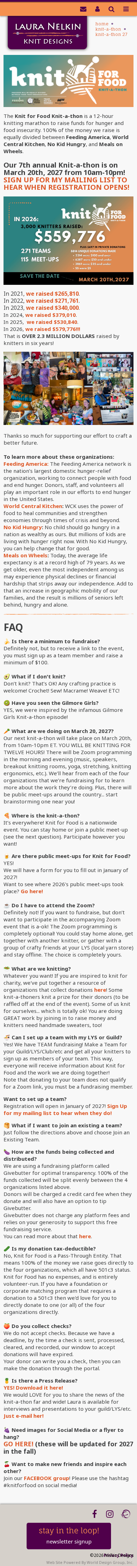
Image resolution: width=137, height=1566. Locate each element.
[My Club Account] (97, 8)
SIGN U (16, 179)
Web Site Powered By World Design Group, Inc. (89, 1562)
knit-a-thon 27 (111, 34)
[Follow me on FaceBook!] (94, 1514)
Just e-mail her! (24, 1415)
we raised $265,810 (52, 293)
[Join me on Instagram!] (110, 1514)
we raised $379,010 (50, 314)
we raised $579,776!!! (52, 328)
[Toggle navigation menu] (125, 8)
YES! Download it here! (33, 1387)
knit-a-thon (108, 29)
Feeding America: (26, 463)
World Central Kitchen (33, 505)
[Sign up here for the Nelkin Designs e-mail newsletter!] (83, 8)
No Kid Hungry (23, 527)
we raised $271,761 (52, 301)
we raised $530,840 (51, 321)
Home (102, 23)
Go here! (32, 891)
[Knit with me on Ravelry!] (125, 1514)
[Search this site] (111, 8)
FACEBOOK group (46, 1478)
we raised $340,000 (52, 308)
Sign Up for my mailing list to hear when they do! (65, 1109)
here (100, 989)
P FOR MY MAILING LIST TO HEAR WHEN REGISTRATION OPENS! (66, 183)
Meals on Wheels (25, 555)
